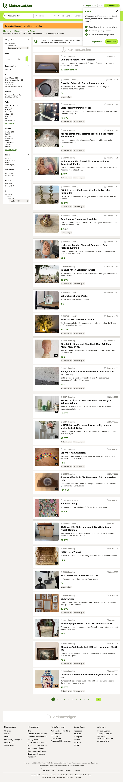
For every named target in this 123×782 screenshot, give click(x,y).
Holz (6, 136)
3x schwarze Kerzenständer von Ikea (79, 575)
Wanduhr (78, 778)
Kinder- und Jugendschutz (37, 742)
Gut (6, 162)
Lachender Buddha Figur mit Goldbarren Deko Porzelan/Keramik (84, 246)
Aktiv (6, 69)
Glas (6, 134)
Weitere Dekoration (11, 86)
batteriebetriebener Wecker (74, 296)
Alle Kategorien (10, 43)
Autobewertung (103, 741)
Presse (6, 736)
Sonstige (7, 132)
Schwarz (7, 114)
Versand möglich (10, 95)
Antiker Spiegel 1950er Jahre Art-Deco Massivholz (86, 623)
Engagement (9, 742)
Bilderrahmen (67, 599)
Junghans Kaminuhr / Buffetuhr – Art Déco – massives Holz (88, 479)
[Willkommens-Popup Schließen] (117, 11)
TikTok (76, 745)
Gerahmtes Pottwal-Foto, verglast (78, 59)
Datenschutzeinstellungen (37, 751)
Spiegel (7, 82)
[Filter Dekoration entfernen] (28, 48)
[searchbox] (20, 16)
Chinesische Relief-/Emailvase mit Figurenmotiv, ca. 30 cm (89, 676)
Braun (7, 112)
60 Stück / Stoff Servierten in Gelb (78, 269)
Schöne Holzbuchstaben (73, 452)
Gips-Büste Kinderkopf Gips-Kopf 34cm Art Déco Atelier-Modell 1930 (86, 345)
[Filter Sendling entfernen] (28, 201)
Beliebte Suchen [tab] (48, 770)
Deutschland (9, 194)
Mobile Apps (9, 745)
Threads (77, 739)
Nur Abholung (9, 97)
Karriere (7, 733)
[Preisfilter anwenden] (27, 59)
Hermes (7, 175)
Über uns (7, 731)
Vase (58, 775)
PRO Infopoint (56, 733)
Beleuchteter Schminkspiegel (76, 107)
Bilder (49, 778)
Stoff (6, 144)
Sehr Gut (7, 160)
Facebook (78, 731)
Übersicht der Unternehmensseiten (105, 737)
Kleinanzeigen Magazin (13, 739)
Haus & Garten (11, 45)
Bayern (8, 196)
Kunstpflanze (70, 775)
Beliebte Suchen (103, 731)
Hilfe (29, 731)
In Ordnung (8, 165)
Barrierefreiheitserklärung (37, 745)
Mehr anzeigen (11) (11, 123)
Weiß (6, 108)
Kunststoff (8, 142)
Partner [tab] (77, 770)
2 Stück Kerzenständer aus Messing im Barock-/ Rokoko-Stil (85, 191)
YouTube (77, 733)
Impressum (32, 757)
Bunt (6, 110)
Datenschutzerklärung (36, 748)
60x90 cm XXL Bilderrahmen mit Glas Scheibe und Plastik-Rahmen (86, 528)
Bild (38, 775)
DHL (6, 173)
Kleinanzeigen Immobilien (60, 731)
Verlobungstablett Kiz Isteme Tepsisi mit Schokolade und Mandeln (88, 135)
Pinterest (77, 742)
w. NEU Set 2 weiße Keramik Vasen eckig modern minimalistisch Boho (86, 426)
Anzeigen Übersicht (104, 733)
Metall (7, 140)
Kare (89, 775)
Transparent (8, 120)
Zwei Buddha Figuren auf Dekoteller (79, 219)
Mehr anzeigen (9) (11, 150)
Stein (6, 147)
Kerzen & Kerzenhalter (12, 80)
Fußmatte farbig (69, 503)
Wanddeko (70, 778)
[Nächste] (98, 699)
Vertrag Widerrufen (35, 739)
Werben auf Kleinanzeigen (61, 741)
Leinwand (78, 775)
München (11, 198)
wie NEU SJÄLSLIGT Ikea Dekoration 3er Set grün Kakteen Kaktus (86, 402)
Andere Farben (10, 105)
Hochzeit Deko (61, 778)
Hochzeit (53, 775)
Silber (7, 118)
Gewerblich (8, 186)
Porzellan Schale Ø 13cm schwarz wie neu (82, 83)
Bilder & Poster (9, 78)
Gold (6, 116)
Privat (6, 184)
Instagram (78, 736)
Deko (63, 775)
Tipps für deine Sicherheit (37, 733)
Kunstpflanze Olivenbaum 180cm (77, 319)
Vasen (7, 84)
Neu (6, 158)
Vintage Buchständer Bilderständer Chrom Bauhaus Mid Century (87, 373)
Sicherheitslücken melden (37, 736)
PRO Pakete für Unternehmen (57, 737)
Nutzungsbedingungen (36, 754)
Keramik (7, 138)
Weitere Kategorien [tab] (64, 770)
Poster (85, 775)
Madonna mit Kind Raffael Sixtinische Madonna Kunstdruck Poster (85, 163)
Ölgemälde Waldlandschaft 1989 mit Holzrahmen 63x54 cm (89, 648)
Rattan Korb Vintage (71, 552)
